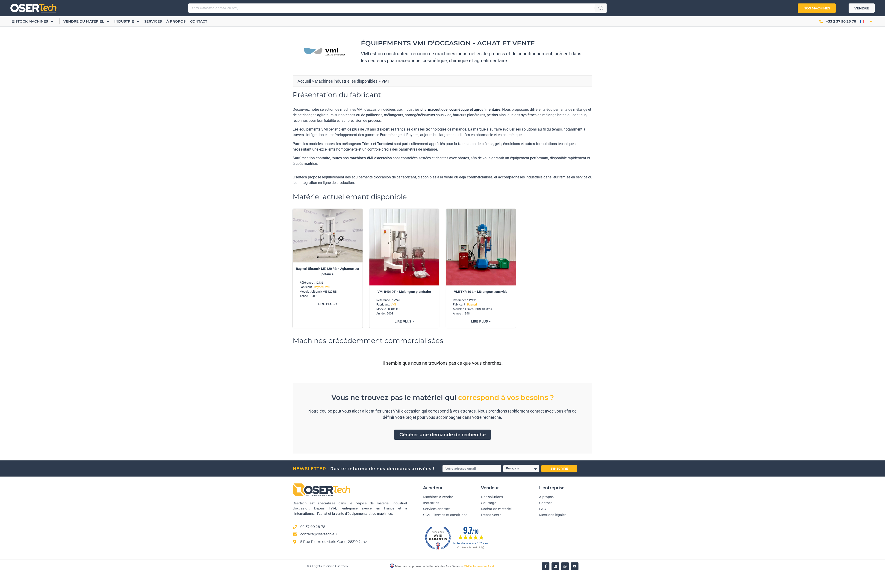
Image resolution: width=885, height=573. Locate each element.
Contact (198, 21)
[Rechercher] (601, 8)
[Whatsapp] (565, 566)
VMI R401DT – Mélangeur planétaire (404, 292)
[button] (866, 21)
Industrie (124, 21)
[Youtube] (574, 566)
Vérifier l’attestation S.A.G (479, 566)
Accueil (304, 81)
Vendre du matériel (83, 21)
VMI (327, 287)
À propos (176, 21)
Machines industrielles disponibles (346, 81)
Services (153, 21)
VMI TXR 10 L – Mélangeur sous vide (480, 292)
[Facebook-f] (545, 566)
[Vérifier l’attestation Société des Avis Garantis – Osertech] (392, 566)
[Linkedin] (555, 566)
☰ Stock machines (30, 21)
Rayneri (319, 287)
